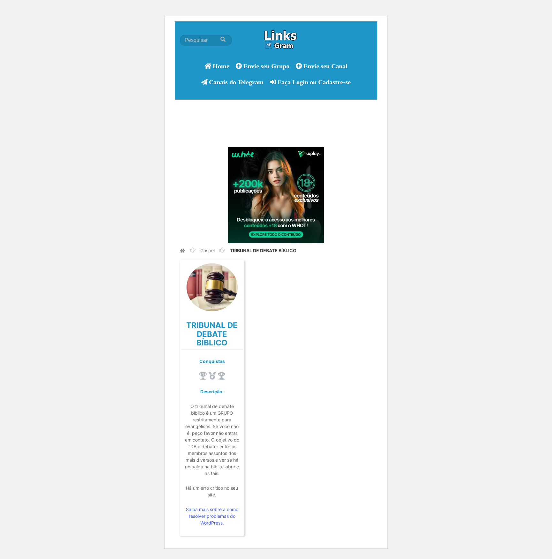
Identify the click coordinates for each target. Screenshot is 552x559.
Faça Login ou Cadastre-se (314, 82)
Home (221, 66)
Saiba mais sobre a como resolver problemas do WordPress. (212, 516)
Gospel (207, 250)
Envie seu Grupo (266, 66)
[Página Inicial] (182, 250)
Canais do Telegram (236, 82)
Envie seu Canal (325, 66)
